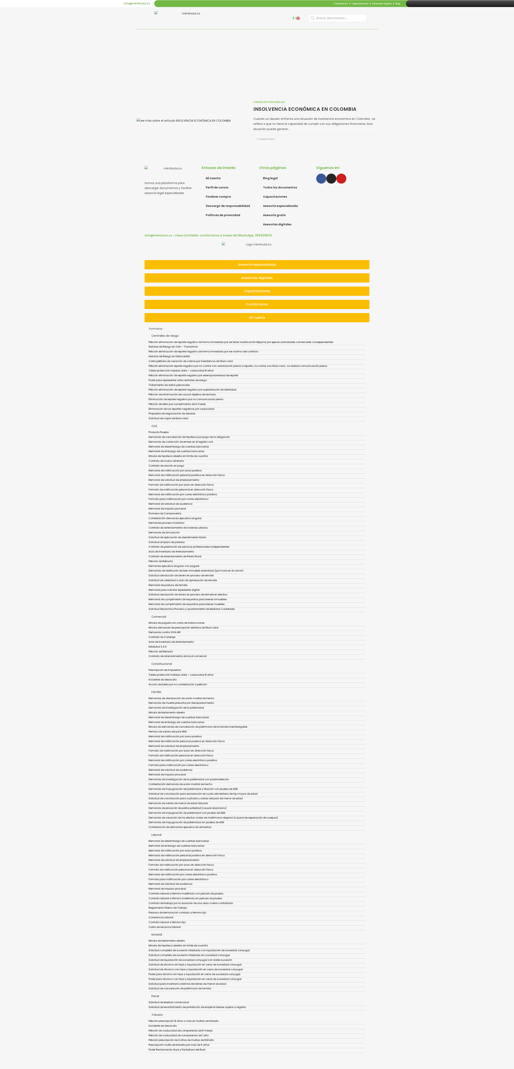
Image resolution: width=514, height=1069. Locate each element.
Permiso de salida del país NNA (168, 731)
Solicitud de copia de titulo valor (168, 418)
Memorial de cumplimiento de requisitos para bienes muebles (187, 604)
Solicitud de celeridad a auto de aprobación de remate (183, 580)
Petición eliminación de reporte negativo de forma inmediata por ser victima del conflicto (203, 351)
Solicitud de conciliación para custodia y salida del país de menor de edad (196, 798)
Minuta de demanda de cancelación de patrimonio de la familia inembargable (198, 726)
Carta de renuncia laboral (165, 927)
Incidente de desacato (163, 679)
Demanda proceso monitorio (166, 523)
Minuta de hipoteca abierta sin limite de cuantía (178, 456)
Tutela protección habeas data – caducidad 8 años (181, 370)
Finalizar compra (218, 197)
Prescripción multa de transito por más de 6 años (179, 1045)
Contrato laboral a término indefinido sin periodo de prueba (185, 898)
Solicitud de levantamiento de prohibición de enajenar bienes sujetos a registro (197, 1007)
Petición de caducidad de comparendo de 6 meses (181, 1030)
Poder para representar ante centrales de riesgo (178, 380)
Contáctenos (341, 3)
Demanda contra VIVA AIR (165, 632)
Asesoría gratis (274, 215)
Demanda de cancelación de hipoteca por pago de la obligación (189, 437)
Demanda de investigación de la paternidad (176, 707)
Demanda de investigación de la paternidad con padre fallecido (189, 779)
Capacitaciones (360, 3)
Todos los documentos (280, 187)
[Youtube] (422, 3)
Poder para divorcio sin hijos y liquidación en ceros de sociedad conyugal (194, 974)
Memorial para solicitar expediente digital (174, 590)
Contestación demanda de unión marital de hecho (180, 784)
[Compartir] (8, 1062)
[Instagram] (418, 3)
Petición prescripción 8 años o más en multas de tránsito (184, 1021)
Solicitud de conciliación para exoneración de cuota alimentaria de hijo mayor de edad (203, 793)
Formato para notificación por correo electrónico (178, 499)
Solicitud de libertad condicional (169, 1002)
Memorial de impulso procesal (167, 508)
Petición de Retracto (161, 561)
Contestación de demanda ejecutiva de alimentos (180, 827)
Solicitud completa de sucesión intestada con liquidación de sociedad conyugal (199, 950)
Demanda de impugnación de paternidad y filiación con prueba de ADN (193, 789)
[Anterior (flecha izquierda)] (1, 1067)
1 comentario (266, 139)
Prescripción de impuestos (165, 670)
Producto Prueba (159, 432)
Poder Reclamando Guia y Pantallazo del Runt (177, 1049)
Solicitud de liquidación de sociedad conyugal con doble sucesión (190, 960)
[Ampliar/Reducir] (1, 1062)
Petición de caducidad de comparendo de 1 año (179, 1035)
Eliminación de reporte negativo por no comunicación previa (186, 399)
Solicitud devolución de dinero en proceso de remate (181, 575)
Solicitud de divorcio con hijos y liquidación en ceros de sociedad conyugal (196, 969)
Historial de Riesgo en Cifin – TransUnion (173, 346)
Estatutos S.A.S (158, 646)
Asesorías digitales (277, 224)
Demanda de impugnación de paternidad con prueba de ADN (187, 813)
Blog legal (270, 178)
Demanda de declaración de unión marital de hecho (181, 698)
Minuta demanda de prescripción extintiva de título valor (183, 627)
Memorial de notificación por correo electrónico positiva (183, 494)
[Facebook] (413, 3)
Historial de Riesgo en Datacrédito (169, 356)
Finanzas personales (269, 102)
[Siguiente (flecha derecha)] (5, 1067)
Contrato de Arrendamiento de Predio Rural (175, 556)
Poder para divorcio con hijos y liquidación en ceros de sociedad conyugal (195, 979)
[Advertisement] (257, 59)
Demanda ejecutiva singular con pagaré (174, 566)
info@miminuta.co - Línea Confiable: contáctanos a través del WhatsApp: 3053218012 (208, 235)
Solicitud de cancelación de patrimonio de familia (180, 988)
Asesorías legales (382, 3)
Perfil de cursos (217, 187)
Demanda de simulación (164, 532)
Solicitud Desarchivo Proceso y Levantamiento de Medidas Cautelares (192, 609)
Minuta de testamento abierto (167, 712)
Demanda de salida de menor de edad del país (178, 803)
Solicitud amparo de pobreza (167, 542)
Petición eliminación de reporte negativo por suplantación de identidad (192, 389)
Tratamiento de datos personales (169, 385)
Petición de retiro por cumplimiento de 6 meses (177, 404)
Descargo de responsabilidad (228, 206)
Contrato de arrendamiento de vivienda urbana (178, 527)
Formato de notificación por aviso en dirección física (181, 484)
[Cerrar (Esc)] (12, 1062)
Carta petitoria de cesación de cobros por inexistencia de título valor (191, 361)
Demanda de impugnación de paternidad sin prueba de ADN (186, 822)
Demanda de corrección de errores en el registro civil (181, 441)
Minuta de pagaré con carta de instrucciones (177, 623)
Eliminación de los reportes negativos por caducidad (181, 409)
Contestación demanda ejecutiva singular (175, 518)
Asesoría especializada (280, 206)
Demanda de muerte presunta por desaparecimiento (181, 703)
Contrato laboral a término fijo (167, 922)
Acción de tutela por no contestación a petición (178, 684)
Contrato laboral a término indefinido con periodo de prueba (186, 893)
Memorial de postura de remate (168, 585)
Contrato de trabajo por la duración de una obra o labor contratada (191, 903)
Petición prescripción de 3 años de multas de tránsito (181, 1040)
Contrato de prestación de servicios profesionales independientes (189, 546)
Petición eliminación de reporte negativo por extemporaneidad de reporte (193, 375)
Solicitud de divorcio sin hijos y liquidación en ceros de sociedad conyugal (195, 964)
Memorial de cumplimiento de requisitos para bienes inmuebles (188, 599)
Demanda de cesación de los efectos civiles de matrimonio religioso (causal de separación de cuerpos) (213, 817)
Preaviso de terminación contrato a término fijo (177, 912)
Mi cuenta (213, 178)
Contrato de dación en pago (166, 465)
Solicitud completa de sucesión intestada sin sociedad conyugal (189, 955)
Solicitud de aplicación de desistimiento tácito (177, 537)
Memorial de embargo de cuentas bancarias (176, 451)
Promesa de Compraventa (165, 513)
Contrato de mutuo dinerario (166, 461)
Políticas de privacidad (223, 215)
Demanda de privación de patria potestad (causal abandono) (187, 808)
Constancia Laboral (161, 917)
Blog (397, 3)
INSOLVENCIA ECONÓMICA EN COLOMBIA (305, 109)
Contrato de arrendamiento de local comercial (178, 656)
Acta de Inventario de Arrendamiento (171, 551)
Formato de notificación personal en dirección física (181, 489)
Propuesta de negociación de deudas (172, 413)
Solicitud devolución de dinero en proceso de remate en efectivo (188, 594)
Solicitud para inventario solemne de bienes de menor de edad (187, 984)
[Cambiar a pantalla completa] (5, 1062)
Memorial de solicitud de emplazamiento (174, 480)
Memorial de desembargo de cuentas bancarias (179, 446)
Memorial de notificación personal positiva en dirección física (187, 475)
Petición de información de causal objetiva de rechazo (182, 394)
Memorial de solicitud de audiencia (170, 504)
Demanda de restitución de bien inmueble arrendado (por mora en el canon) (196, 570)
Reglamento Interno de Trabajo (168, 907)
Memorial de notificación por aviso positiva (175, 470)
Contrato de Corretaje (162, 637)
